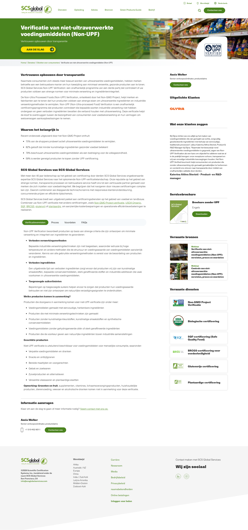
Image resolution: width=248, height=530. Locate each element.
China (76, 473)
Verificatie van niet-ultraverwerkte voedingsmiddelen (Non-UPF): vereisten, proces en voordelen (207, 253)
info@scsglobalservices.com (34, 481)
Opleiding (79, 9)
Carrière (115, 459)
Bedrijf (152, 9)
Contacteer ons (214, 10)
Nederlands (222, 3)
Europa (76, 470)
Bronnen (109, 9)
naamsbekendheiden (122, 489)
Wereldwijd (78, 459)
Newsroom (116, 465)
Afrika (76, 464)
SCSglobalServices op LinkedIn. (178, 476)
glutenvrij (40, 206)
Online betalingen (120, 495)
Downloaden (201, 213)
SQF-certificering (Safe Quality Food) (202, 338)
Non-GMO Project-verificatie (109, 202)
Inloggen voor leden (121, 501)
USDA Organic (133, 202)
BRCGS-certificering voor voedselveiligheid (204, 351)
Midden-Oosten (80, 483)
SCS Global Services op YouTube (186, 476)
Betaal (189, 3)
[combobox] (222, 3)
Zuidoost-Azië (79, 486)
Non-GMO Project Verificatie (199, 303)
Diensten (62, 9)
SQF (23, 206)
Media (114, 471)
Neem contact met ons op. (94, 408)
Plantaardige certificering (204, 382)
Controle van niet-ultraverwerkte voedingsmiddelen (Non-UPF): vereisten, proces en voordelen (207, 272)
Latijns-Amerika (80, 480)
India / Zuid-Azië (80, 477)
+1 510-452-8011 (32, 429)
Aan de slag (35, 49)
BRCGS (30, 206)
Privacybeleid (118, 483)
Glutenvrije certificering (203, 366)
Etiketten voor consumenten (47, 62)
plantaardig (55, 206)
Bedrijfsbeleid (118, 477)
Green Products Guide (130, 9)
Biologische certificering (203, 321)
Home (23, 62)
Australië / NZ (79, 467)
